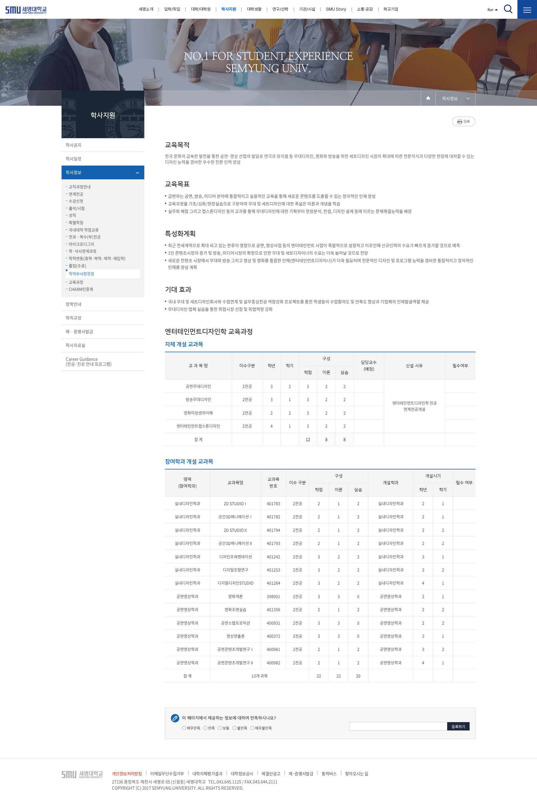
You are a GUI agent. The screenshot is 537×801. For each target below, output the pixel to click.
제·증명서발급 (301, 774)
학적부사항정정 (81, 273)
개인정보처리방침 (127, 774)
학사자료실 (75, 345)
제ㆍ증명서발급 (79, 331)
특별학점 (76, 222)
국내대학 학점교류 (84, 229)
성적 (72, 215)
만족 (211, 727)
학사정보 (73, 172)
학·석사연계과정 (82, 251)
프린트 (463, 121)
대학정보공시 (242, 774)
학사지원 (229, 9)
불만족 (241, 727)
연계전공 (76, 194)
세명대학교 (26, 10)
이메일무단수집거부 (167, 774)
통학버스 (329, 774)
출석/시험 (77, 208)
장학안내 (73, 304)
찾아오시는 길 (356, 774)
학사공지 (73, 145)
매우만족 (193, 727)
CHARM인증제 (81, 289)
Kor (490, 9)
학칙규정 (73, 318)
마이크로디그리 (81, 244)
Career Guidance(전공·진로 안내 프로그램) (89, 361)
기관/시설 (307, 9)
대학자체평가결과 (207, 774)
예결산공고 (271, 774)
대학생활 (254, 9)
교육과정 (76, 282)
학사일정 (73, 159)
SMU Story (336, 9)
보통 (225, 727)
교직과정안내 (80, 186)
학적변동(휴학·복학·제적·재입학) (97, 258)
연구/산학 (280, 9)
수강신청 (76, 201)
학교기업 (391, 9)
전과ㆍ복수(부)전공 (85, 236)
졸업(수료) (77, 265)
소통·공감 (365, 9)
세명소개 (146, 9)
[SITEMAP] (527, 9)
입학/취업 (172, 9)
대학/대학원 (201, 9)
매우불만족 (263, 727)
